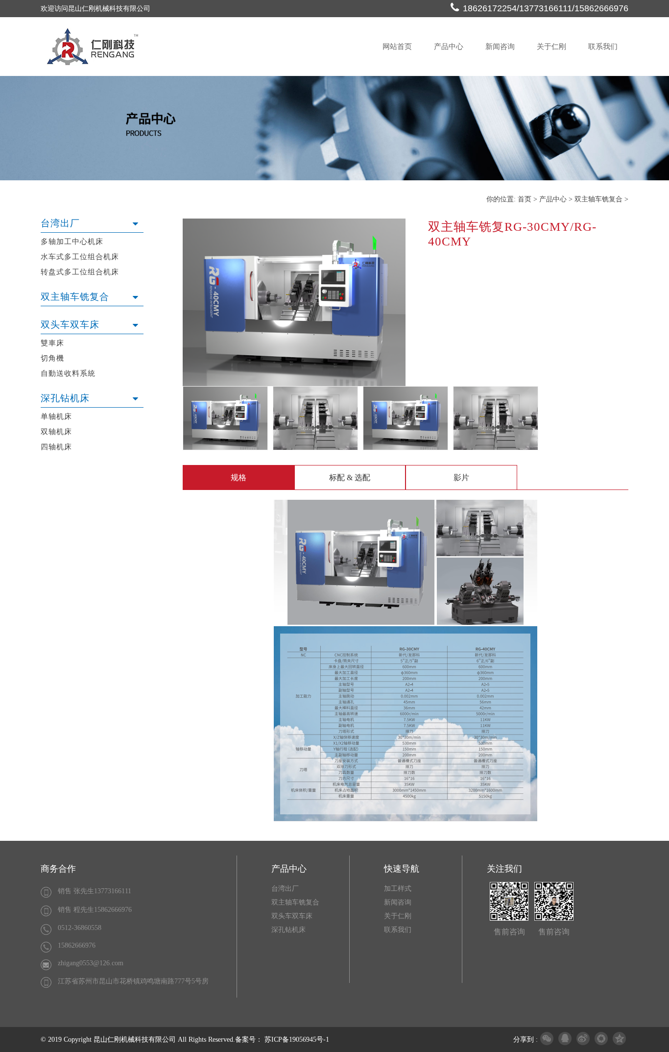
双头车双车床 (70, 324)
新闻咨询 (500, 46)
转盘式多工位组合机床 (80, 272)
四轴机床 (56, 447)
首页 (524, 199)
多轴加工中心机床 (72, 241)
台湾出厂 (60, 223)
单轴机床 (56, 416)
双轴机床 (56, 432)
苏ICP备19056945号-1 (296, 1039)
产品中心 (448, 46)
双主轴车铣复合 (75, 297)
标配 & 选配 (349, 477)
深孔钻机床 (65, 398)
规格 (238, 477)
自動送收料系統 (68, 373)
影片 (461, 477)
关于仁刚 (551, 46)
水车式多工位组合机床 (80, 257)
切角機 (52, 358)
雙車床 (52, 343)
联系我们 (603, 46)
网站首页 (397, 46)
